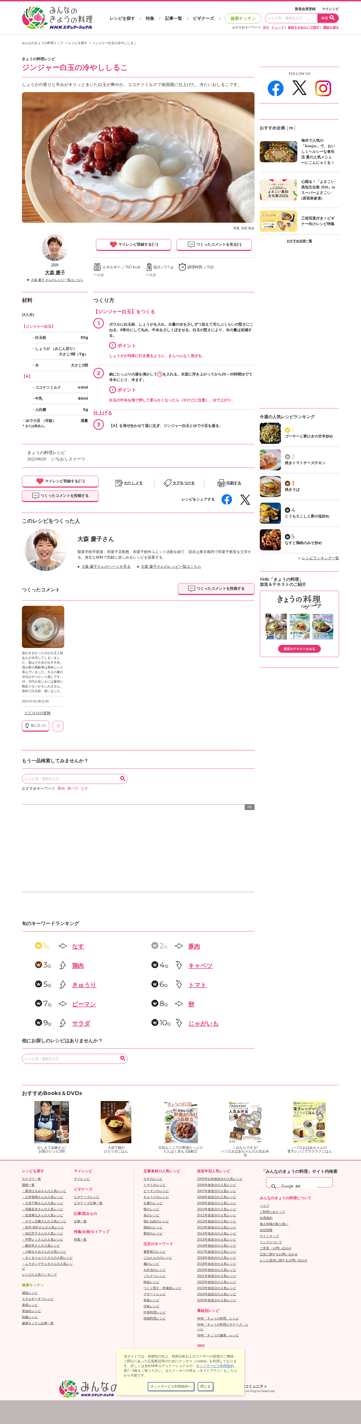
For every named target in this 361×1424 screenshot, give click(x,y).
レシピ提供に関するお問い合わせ (283, 1260)
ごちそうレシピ (155, 1276)
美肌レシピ (30, 1305)
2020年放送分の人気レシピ (216, 1270)
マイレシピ (330, 9)
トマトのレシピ (155, 1185)
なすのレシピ (153, 1179)
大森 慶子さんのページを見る (106, 567)
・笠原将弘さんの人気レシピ (42, 1215)
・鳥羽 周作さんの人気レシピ (43, 1227)
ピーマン (84, 1004)
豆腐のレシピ (153, 1203)
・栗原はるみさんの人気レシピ (44, 1191)
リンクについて (271, 1242)
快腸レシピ (30, 1317)
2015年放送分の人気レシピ (216, 1239)
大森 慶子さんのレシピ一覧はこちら (171, 567)
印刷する (233, 483)
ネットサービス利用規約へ (171, 1386)
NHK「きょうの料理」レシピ (218, 1318)
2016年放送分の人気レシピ (216, 1245)
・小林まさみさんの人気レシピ (44, 1252)
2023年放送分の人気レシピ (216, 1288)
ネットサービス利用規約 (215, 1366)
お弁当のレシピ (155, 1270)
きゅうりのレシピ (156, 1197)
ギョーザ (277, 27)
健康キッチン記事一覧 (38, 1323)
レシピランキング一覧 (320, 558)
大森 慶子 (55, 272)
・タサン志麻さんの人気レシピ (44, 1221)
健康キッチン (243, 18)
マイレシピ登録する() (137, 244)
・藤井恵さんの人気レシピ (41, 1245)
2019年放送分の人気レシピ (216, 1264)
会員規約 (266, 1218)
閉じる (205, 1386)
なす (84, 788)
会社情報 (266, 1230)
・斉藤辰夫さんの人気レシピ (42, 1209)
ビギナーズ (203, 18)
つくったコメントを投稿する (64, 495)
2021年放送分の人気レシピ (216, 1276)
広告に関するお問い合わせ (279, 1254)
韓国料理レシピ (155, 1318)
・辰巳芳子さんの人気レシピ (42, 1233)
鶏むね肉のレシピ (156, 1221)
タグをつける (184, 483)
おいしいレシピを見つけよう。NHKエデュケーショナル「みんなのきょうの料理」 (57, 18)
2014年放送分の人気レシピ (216, 1233)
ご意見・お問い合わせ (275, 1248)
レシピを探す (122, 18)
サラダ (81, 1023)
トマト (197, 985)
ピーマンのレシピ (156, 1191)
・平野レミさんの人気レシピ (42, 1239)
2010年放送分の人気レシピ (216, 1209)
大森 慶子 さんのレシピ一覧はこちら (57, 280)
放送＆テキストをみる (299, 649)
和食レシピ (151, 1300)
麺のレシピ (151, 1264)
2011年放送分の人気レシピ (216, 1215)
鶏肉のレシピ (153, 1227)
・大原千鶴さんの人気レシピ (42, 1203)
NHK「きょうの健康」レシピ (218, 1335)
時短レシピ (151, 1282)
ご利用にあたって (272, 1212)
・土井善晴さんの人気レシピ (42, 1197)
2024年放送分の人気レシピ (216, 1294)
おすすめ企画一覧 (299, 241)
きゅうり (84, 985)
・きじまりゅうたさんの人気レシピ (47, 1258)
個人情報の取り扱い (274, 1224)
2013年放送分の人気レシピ (216, 1227)
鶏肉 (78, 965)
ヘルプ (264, 1206)
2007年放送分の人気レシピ (216, 1191)
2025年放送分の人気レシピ (216, 1300)
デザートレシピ (155, 1294)
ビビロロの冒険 (37, 713)
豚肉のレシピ (153, 1233)
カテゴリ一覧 (31, 1179)
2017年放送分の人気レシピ (216, 1252)
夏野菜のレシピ (155, 1252)
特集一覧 (80, 1239)
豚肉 (266, 27)
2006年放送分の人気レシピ (216, 1185)
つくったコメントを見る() (218, 244)
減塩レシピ (30, 1293)
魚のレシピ (151, 1215)
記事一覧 (173, 18)
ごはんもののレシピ (158, 1258)
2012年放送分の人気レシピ (216, 1221)
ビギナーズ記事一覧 (88, 1203)
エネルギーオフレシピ (38, 1299)
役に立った (38, 725)
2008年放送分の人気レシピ (216, 1197)
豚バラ (72, 788)
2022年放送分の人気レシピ (216, 1282)
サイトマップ (269, 1236)
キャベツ (200, 965)
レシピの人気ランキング (39, 1275)
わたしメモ (133, 483)
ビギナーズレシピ (86, 1197)
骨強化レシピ (31, 1311)
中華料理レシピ (155, 1312)
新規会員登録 (305, 9)
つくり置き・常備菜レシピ (163, 1288)
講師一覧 (28, 1185)
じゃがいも (203, 1023)
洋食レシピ (151, 1306)
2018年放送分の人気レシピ (216, 1258)
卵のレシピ (151, 1209)
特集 (150, 18)
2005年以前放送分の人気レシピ (220, 1179)
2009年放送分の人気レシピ (216, 1203)
